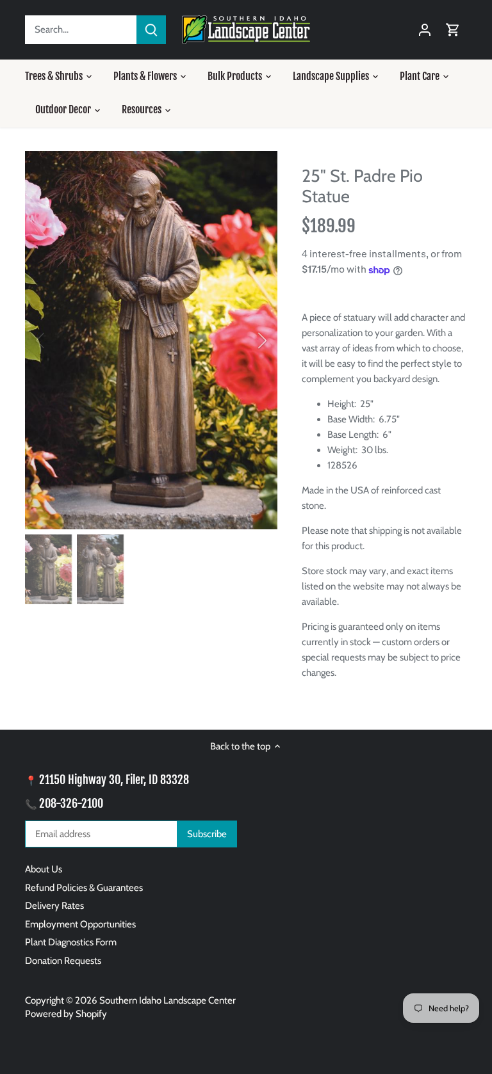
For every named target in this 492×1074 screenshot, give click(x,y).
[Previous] (57, 341)
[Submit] (151, 29)
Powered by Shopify (66, 1014)
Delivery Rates (54, 905)
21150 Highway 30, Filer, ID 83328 (114, 780)
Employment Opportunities (80, 924)
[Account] (425, 29)
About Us (43, 869)
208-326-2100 (71, 803)
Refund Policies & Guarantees (84, 888)
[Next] (245, 341)
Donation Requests (63, 960)
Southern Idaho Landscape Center (167, 1000)
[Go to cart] (453, 29)
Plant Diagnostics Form (71, 942)
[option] (151, 340)
